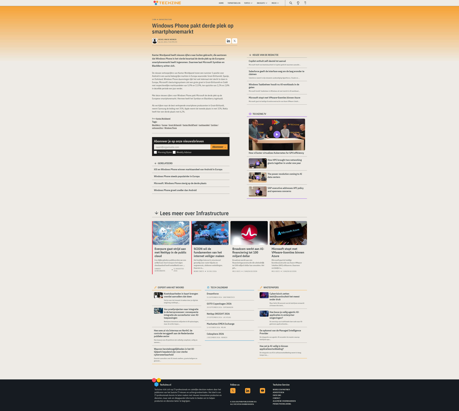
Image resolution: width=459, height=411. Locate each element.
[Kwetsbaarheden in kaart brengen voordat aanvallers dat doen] (158, 298)
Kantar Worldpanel (163, 118)
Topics (247, 3)
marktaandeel (204, 125)
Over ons (277, 395)
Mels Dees (236, 271)
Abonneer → (219, 147)
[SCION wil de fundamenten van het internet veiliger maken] (210, 233)
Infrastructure (165, 19)
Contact (276, 398)
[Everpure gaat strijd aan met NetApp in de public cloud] (171, 233)
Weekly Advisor (184, 152)
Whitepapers (271, 287)
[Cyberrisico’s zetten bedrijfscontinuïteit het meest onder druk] (264, 299)
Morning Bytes (165, 152)
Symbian (214, 125)
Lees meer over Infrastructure (194, 213)
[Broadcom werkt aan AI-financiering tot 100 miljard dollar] (249, 233)
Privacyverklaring (282, 404)
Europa (164, 125)
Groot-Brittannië (175, 125)
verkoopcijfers (157, 128)
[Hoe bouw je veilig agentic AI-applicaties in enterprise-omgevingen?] (264, 318)
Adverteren (278, 392)
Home (221, 3)
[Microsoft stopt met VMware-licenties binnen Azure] (288, 233)
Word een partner (281, 389)
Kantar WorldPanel (190, 125)
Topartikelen (234, 3)
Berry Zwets (199, 271)
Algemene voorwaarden (284, 401)
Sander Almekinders (160, 270)
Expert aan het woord (171, 287)
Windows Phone (170, 128)
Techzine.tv (259, 113)
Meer (274, 3)
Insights (261, 3)
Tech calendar (219, 287)
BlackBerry (156, 125)
